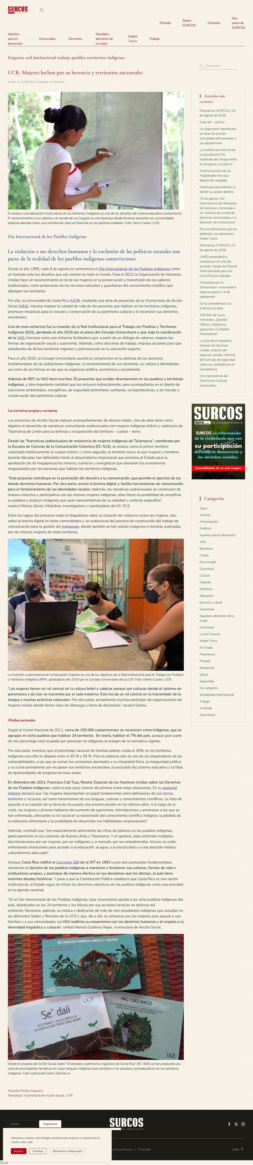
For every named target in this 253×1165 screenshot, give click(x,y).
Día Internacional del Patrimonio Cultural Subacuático (214, 381)
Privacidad (144, 1149)
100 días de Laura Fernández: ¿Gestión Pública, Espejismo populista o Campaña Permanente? (214, 324)
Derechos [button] (75, 39)
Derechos (58, 82)
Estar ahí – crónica (212, 122)
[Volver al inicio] (18, 10)
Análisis (205, 528)
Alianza (205, 515)
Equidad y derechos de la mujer (104, 39)
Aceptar (18, 1151)
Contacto (214, 23)
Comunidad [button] (47, 39)
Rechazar (38, 1151)
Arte (203, 542)
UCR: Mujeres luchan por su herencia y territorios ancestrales (75, 72)
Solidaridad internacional (217, 695)
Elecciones (207, 609)
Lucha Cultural (210, 634)
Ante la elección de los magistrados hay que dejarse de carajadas (215, 176)
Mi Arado (206, 647)
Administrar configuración (67, 1151)
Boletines (206, 548)
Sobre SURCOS (189, 23)
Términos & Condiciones (117, 1149)
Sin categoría (208, 688)
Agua (203, 508)
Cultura (205, 575)
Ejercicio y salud (211, 602)
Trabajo (154, 39)
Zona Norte (207, 715)
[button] (41, 10)
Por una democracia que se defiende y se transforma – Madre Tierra (218, 234)
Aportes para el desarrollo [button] (15, 39)
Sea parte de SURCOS (238, 23)
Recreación (207, 668)
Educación (207, 596)
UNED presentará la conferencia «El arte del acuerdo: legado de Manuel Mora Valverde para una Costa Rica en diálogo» (218, 266)
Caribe (204, 555)
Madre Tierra (132, 38)
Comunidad (208, 562)
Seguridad (207, 681)
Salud (204, 674)
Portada (165, 23)
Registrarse (50, 1124)
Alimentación (209, 522)
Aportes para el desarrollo (218, 535)
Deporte (205, 582)
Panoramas (207, 654)
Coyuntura (207, 569)
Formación (207, 627)
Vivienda (206, 708)
